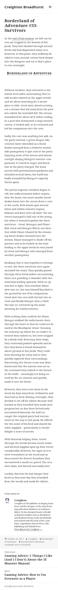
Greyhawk (9, 544)
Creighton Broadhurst (24, 6)
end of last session (23, 38)
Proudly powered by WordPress (19, 586)
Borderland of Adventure (32, 541)
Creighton (32, 539)
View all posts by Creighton (27, 529)
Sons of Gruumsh (23, 544)
